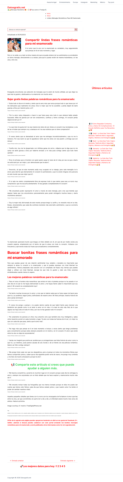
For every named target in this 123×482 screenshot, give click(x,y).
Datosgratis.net (16, 7)
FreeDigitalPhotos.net (34, 406)
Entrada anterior (17, 460)
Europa (75, 2)
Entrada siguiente (68, 460)
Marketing (93, 2)
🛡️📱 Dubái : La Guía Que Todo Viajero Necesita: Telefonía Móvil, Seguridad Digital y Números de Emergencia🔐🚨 (102, 135)
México (102, 2)
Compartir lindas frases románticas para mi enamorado (51, 41)
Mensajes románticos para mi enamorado (18, 110)
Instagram (84, 2)
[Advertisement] (42, 75)
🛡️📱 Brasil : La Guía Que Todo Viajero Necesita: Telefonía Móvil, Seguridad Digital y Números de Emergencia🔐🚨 (102, 143)
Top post (111, 2)
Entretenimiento (64, 2)
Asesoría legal (51, 2)
